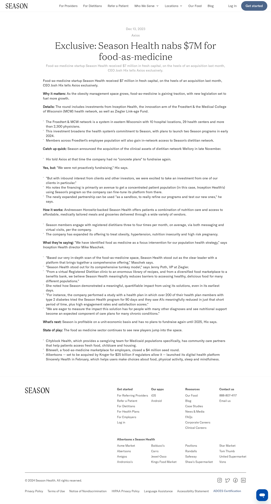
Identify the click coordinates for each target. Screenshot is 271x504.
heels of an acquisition (187, 81)
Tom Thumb (227, 451)
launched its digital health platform (193, 354)
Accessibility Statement (193, 491)
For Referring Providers (132, 395)
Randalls (191, 451)
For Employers (126, 417)
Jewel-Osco (158, 456)
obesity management (93, 93)
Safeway (191, 456)
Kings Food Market (164, 462)
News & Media (194, 411)
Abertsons (124, 451)
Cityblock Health (58, 341)
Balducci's (158, 445)
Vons (222, 462)
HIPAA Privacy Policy (126, 491)
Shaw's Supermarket (199, 462)
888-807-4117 (228, 395)
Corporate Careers (197, 422)
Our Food (194, 6)
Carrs (155, 451)
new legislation (205, 93)
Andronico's (125, 462)
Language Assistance (158, 491)
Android (156, 401)
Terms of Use (56, 491)
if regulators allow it (147, 354)
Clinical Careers (195, 428)
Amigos (122, 456)
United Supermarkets (233, 456)
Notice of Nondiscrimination (88, 491)
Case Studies (194, 406)
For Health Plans (128, 411)
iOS (153, 395)
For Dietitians (92, 6)
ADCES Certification (227, 490)
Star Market (227, 445)
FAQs (188, 417)
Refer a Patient (118, 6)
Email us (225, 401)
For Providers (68, 6)
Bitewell (52, 350)
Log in (121, 422)
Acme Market (126, 445)
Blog (211, 6)
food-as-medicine (143, 93)
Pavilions (191, 445)
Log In (232, 6)
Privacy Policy (34, 491)
